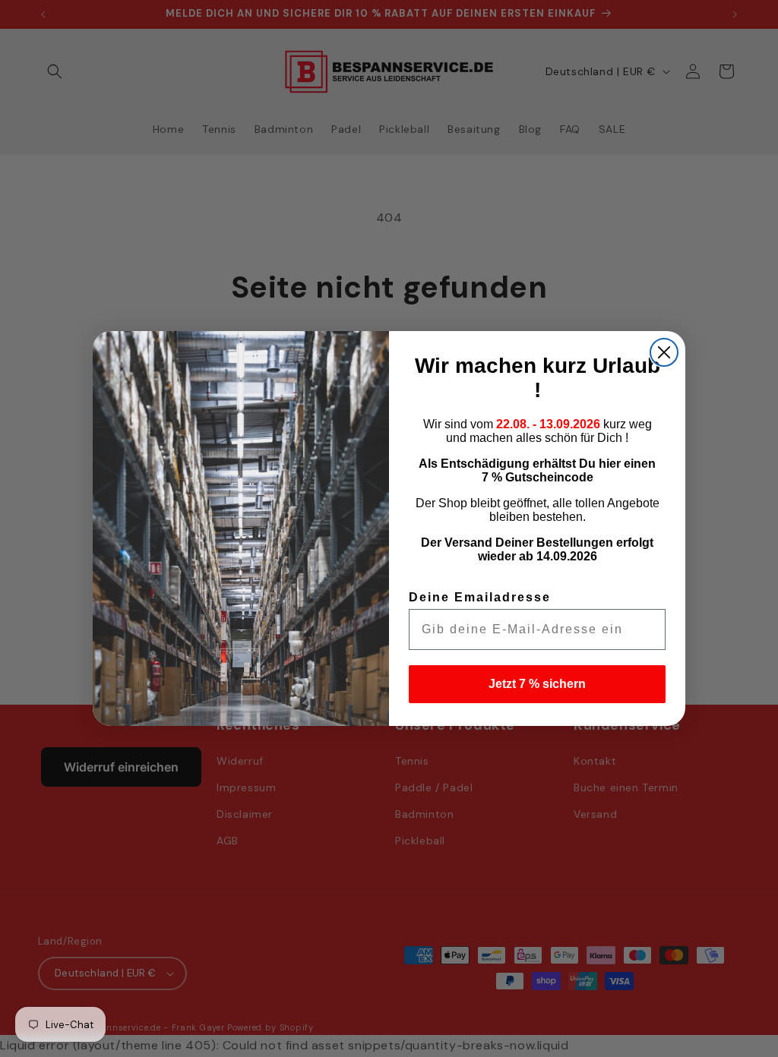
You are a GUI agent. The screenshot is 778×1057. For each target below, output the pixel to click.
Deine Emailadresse (480, 597)
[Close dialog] (664, 352)
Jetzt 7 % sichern (537, 683)
